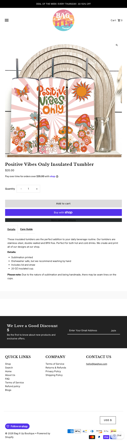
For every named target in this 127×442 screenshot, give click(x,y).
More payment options (63, 220)
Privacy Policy (53, 371)
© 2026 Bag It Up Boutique (20, 433)
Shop (8, 363)
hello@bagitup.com (96, 363)
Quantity (10, 188)
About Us (10, 375)
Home (8, 371)
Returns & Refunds (56, 367)
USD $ (108, 420)
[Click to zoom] (116, 45)
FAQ (7, 378)
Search (9, 367)
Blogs (8, 389)
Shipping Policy (54, 375)
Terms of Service (14, 382)
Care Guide (26, 229)
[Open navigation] (27, 20)
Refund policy (12, 386)
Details (11, 229)
